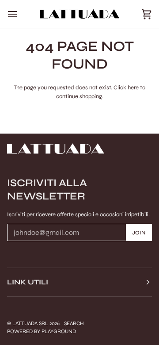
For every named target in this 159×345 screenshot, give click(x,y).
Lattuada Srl (30, 323)
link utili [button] (27, 282)
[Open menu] (20, 14)
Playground (59, 331)
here (133, 87)
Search (74, 323)
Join (138, 233)
